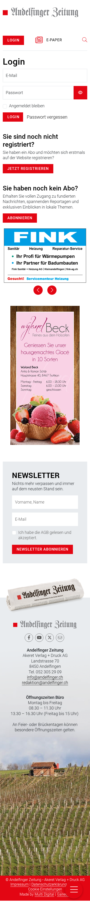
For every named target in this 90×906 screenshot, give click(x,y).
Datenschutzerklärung (49, 890)
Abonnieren (19, 223)
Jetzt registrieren (28, 174)
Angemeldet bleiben (27, 111)
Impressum (19, 890)
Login (13, 122)
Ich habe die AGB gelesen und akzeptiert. (44, 540)
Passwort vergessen (47, 122)
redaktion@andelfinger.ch (45, 688)
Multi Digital (44, 899)
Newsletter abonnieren (42, 554)
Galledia (63, 899)
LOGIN (13, 45)
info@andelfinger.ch (45, 682)
